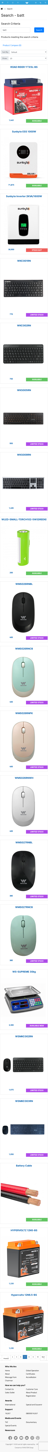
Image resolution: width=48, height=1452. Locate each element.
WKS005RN (24, 390)
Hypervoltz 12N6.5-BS (24, 1294)
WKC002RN (24, 325)
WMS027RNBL (24, 842)
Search (10, 8)
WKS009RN (24, 454)
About (7, 1373)
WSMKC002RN (24, 1036)
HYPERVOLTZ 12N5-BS (24, 1230)
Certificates (30, 1373)
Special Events (11, 1425)
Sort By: (5, 52)
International (10, 1404)
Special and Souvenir (34, 1404)
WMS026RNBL (24, 584)
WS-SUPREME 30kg (24, 971)
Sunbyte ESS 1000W (24, 131)
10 (38, 1357)
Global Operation (32, 1370)
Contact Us (9, 1389)
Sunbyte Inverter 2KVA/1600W (24, 196)
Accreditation (31, 1377)
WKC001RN (24, 260)
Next (43, 1358)
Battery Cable (24, 1165)
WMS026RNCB (24, 648)
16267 (7, 1413)
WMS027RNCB (24, 907)
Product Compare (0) (12, 45)
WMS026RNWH (24, 778)
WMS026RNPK (24, 713)
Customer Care (32, 1389)
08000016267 (32, 1413)
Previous (6, 1358)
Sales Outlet (10, 1392)
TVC (6, 1422)
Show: (4, 58)
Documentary (31, 1422)
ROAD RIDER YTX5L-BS (24, 67)
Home (7, 1370)
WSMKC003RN (24, 1101)
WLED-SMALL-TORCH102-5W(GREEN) (24, 519)
